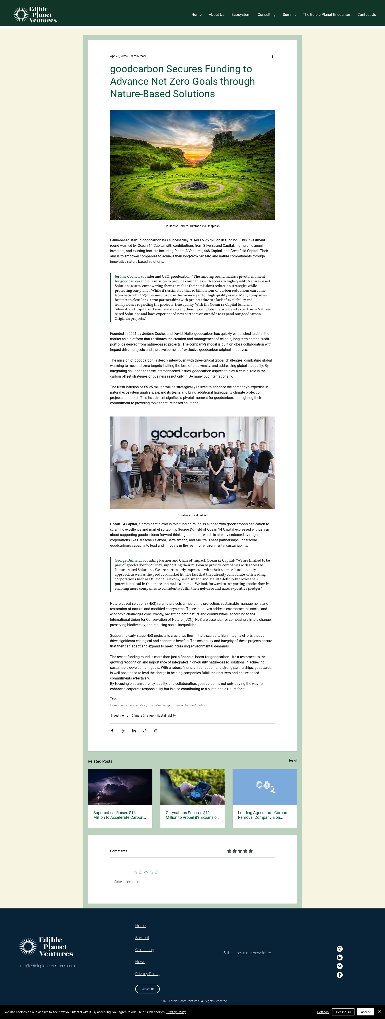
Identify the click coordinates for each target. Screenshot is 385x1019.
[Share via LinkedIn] (134, 731)
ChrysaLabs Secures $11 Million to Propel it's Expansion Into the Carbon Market (192, 815)
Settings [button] (323, 1012)
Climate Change (143, 715)
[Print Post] (156, 731)
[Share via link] (145, 731)
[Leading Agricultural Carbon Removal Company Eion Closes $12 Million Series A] (265, 787)
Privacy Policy (176, 1012)
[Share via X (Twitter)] (123, 731)
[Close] (379, 1011)
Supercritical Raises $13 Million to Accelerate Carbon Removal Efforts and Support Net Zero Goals (118, 815)
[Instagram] (340, 949)
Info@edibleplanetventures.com (47, 965)
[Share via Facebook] (112, 731)
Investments (118, 705)
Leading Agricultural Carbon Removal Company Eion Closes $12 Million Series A (262, 815)
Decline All (343, 1012)
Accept (366, 1012)
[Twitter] (340, 966)
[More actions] (272, 56)
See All (292, 760)
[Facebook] (340, 975)
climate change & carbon (190, 705)
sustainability (138, 705)
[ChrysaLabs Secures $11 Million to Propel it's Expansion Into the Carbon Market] (192, 787)
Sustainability (166, 715)
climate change (160, 705)
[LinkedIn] (340, 957)
